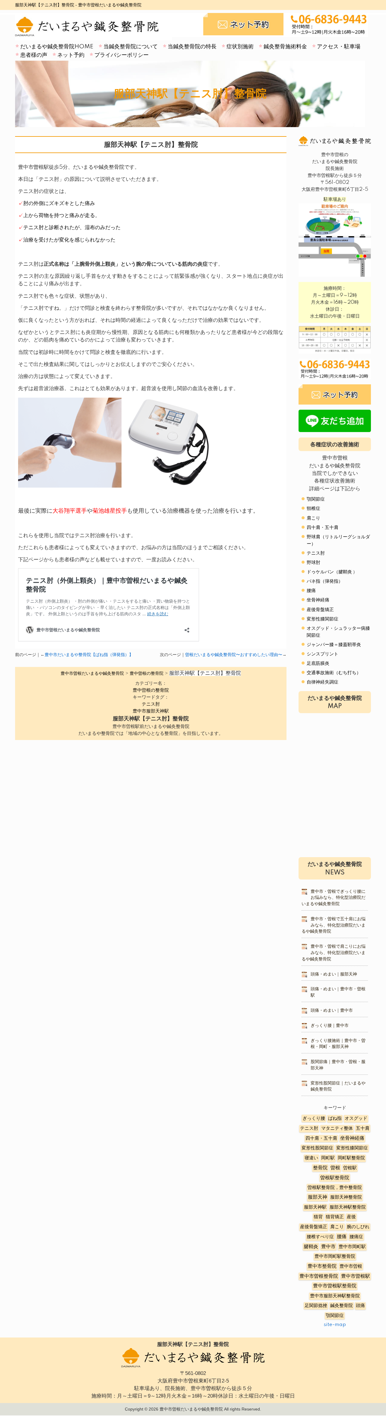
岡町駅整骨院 (351, 1158)
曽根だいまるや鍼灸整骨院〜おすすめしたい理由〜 (233, 654)
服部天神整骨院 (346, 1197)
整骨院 (320, 1168)
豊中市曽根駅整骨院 (334, 1286)
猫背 (318, 1216)
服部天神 (317, 1197)
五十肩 (362, 1128)
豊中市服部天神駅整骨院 (335, 1296)
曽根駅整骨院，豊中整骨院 (335, 1187)
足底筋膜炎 (318, 663)
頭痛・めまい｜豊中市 (332, 1010)
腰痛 (311, 590)
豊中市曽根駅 (355, 1276)
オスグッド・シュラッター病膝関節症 (338, 632)
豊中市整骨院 (322, 1266)
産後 (351, 1216)
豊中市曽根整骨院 (318, 1276)
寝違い (311, 1158)
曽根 (335, 1168)
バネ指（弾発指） (325, 581)
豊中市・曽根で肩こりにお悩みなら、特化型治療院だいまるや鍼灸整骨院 (333, 953)
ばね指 (335, 1118)
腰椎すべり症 (320, 1236)
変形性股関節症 (317, 1148)
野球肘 (313, 562)
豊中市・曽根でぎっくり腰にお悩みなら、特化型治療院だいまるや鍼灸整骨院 (333, 898)
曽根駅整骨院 (334, 1178)
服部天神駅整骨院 (348, 1207)
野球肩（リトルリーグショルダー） (338, 540)
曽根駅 (350, 1168)
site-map (335, 1324)
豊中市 (328, 1246)
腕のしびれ (358, 1226)
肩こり (313, 518)
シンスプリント (322, 654)
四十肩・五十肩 (322, 527)
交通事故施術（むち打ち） (334, 672)
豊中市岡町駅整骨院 (335, 1256)
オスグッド (356, 1118)
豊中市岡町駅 (352, 1246)
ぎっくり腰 (313, 1118)
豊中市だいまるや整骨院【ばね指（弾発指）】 (89, 654)
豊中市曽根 (351, 1266)
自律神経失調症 (322, 682)
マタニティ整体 (337, 1128)
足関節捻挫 (316, 1305)
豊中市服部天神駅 (151, 711)
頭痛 (360, 1305)
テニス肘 (151, 704)
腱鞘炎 (311, 1246)
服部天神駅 (315, 1207)
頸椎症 (313, 508)
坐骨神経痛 (318, 600)
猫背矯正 (335, 1216)
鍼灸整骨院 (341, 1305)
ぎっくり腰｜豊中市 (330, 1025)
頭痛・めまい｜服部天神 (334, 974)
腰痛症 (356, 1236)
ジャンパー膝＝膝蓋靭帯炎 (334, 644)
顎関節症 (316, 499)
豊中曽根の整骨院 (151, 690)
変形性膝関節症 (322, 619)
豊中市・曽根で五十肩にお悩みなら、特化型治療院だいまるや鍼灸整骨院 (333, 925)
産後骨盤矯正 (320, 609)
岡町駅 (328, 1158)
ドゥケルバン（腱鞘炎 (329, 572)
